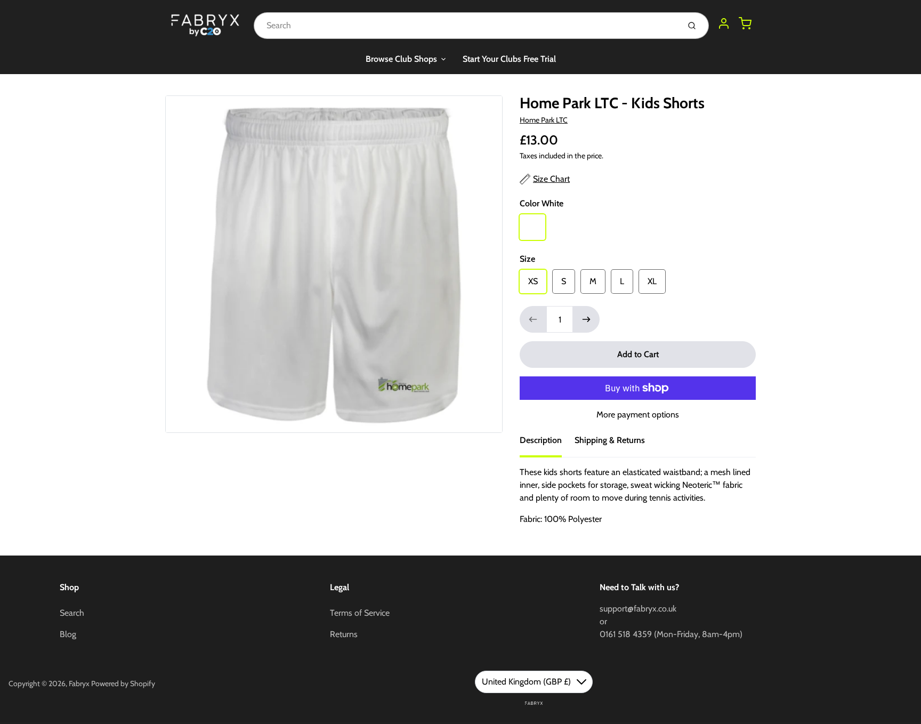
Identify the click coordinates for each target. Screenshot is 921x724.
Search (72, 613)
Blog (68, 634)
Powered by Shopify (123, 683)
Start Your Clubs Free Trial (509, 59)
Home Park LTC (544, 120)
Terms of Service (360, 613)
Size (527, 259)
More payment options (637, 414)
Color (541, 203)
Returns (344, 634)
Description (541, 440)
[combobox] (465, 25)
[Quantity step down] (533, 319)
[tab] (547, 443)
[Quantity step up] (586, 319)
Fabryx (79, 683)
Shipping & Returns (610, 440)
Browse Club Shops (401, 59)
